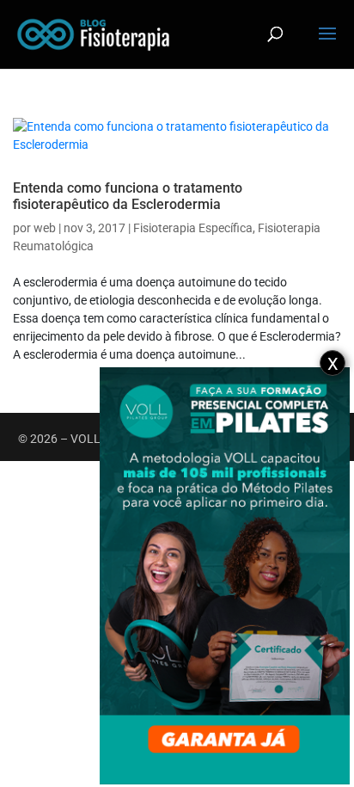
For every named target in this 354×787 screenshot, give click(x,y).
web (45, 228)
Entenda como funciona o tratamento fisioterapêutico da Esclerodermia (127, 196)
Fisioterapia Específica (193, 228)
